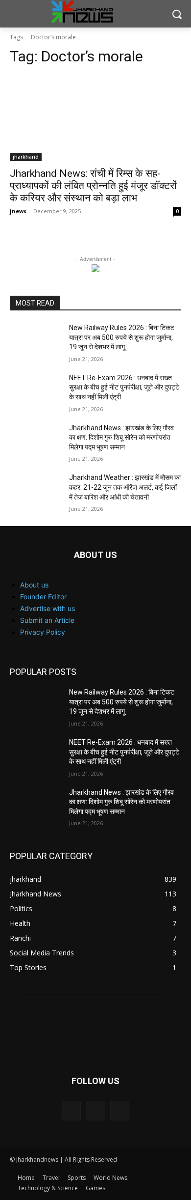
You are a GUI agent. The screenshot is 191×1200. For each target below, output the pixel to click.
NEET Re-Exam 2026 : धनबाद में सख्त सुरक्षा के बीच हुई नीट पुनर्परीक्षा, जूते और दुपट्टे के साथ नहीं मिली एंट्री (124, 387)
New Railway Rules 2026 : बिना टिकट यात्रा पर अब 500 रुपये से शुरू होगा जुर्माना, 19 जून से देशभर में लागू (121, 337)
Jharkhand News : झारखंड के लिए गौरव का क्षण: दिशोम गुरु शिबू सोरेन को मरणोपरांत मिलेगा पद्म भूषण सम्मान (121, 437)
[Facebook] (71, 1110)
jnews (18, 211)
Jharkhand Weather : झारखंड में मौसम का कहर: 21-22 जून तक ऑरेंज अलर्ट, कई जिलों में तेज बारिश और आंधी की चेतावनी (125, 487)
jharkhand (26, 156)
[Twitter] (119, 1110)
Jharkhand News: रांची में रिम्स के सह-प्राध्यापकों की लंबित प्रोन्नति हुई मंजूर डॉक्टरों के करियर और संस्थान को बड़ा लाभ (93, 185)
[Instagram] (95, 1110)
